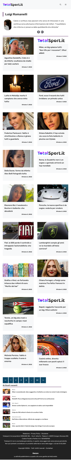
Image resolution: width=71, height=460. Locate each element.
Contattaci (49, 448)
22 (37, 380)
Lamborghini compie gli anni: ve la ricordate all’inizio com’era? (51, 246)
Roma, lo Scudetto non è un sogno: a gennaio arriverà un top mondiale (51, 163)
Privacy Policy (35, 433)
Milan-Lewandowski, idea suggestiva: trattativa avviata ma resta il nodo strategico (39, 392)
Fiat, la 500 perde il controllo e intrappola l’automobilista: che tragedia (17, 246)
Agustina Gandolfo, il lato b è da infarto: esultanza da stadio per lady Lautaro (17, 61)
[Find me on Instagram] (42, 32)
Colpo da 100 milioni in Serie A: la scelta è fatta (27, 412)
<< (5, 380)
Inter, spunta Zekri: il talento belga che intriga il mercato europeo (33, 426)
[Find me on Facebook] (38, 32)
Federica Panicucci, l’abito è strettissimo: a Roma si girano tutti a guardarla (17, 136)
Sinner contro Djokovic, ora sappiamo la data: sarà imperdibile (32, 405)
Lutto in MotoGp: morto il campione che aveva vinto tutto (15, 98)
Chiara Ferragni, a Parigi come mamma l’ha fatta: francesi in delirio (52, 283)
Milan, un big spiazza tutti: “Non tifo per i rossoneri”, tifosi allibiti (52, 50)
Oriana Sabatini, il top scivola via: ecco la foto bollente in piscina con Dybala (51, 136)
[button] (60, 4)
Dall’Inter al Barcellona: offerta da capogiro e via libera (30, 419)
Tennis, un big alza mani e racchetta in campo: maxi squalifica (15, 321)
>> (43, 380)
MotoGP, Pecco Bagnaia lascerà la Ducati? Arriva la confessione (33, 399)
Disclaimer (45, 433)
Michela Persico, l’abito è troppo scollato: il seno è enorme (15, 358)
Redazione (26, 433)
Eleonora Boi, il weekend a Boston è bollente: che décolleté (15, 208)
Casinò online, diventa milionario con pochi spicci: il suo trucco (51, 361)
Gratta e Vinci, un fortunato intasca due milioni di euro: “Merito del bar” (16, 283)
